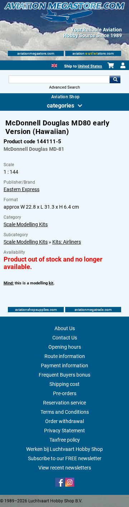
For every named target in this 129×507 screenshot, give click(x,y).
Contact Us (64, 338)
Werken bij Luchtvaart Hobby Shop (64, 449)
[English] (54, 65)
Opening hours (64, 347)
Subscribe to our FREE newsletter (64, 458)
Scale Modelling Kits (26, 224)
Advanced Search (64, 87)
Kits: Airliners (66, 242)
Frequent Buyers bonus (64, 375)
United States (90, 66)
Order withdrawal (64, 421)
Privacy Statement (64, 430)
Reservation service (64, 403)
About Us (64, 328)
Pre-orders (64, 393)
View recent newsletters (64, 468)
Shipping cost (64, 384)
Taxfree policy (64, 440)
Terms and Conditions (64, 412)
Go (115, 79)
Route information (64, 356)
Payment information (64, 365)
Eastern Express (21, 189)
